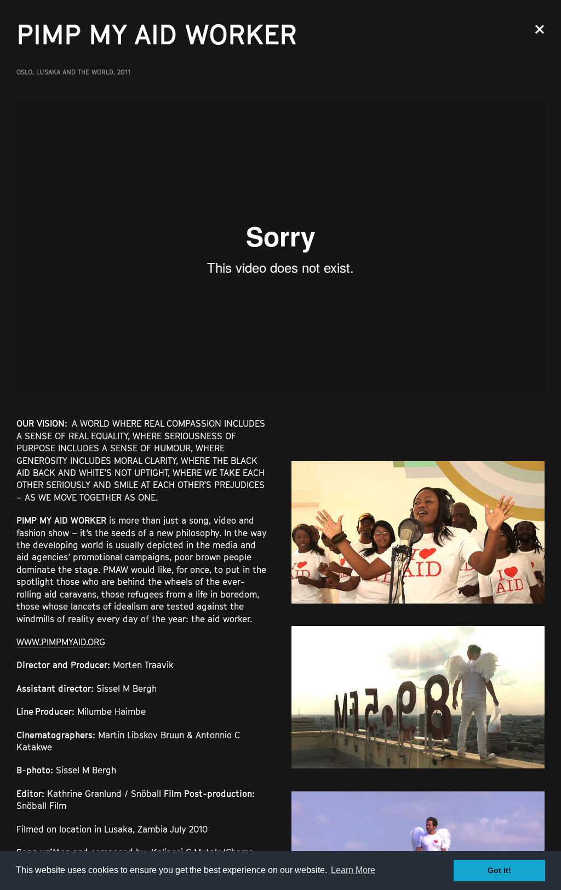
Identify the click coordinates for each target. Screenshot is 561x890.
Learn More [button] (353, 870)
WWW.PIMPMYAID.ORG (60, 641)
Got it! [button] (499, 870)
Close (540, 29)
